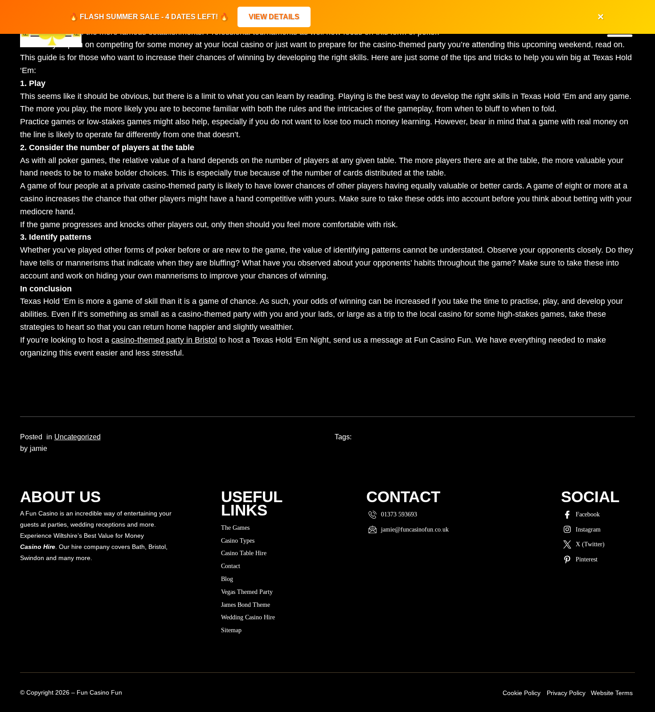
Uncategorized (77, 437)
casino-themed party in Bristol (164, 340)
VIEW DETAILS (274, 16)
